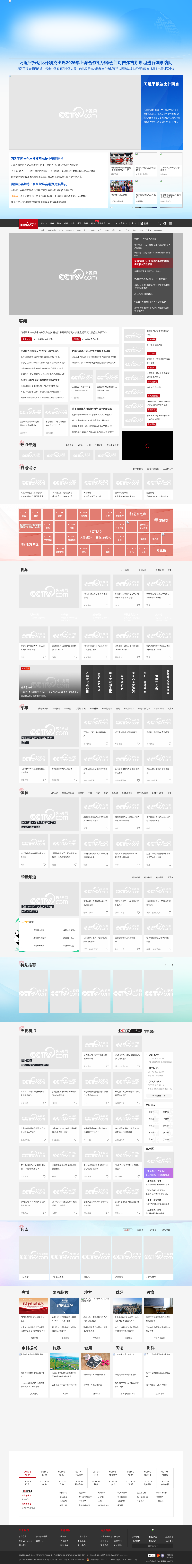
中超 (90, 793)
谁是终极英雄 (144, 708)
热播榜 (164, 520)
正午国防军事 (88, 780)
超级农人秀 (119, 1140)
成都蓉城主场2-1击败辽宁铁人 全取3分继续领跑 (127, 819)
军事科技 (94, 708)
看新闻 (151, 1112)
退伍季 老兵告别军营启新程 (126, 732)
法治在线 (119, 1213)
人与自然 (63, 1501)
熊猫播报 (148, 877)
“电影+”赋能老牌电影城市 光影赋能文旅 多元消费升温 (42, 397)
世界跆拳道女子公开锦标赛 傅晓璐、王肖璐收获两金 (64, 855)
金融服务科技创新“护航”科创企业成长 (40, 351)
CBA (106, 793)
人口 (100, 1501)
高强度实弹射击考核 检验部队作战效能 (127, 771)
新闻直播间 (152, 382)
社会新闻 (75, 398)
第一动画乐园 (142, 1497)
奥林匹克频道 (68, 793)
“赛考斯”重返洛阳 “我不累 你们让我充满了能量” (96, 648)
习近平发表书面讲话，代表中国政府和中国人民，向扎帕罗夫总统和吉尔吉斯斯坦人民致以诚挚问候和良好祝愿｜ (87, 68)
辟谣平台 (104, 1541)
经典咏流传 (122, 1493)
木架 (148, 913)
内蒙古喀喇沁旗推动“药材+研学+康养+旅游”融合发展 (64, 1374)
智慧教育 (169, 1541)
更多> (170, 570)
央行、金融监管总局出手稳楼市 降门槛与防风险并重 (127, 1329)
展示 (91, 913)
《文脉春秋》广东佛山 (155, 1171)
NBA (98, 793)
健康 (107, 230)
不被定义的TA (131, 614)
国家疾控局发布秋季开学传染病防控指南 (158, 1319)
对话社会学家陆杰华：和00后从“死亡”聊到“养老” (33, 648)
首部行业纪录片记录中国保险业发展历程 (125, 494)
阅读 (121, 230)
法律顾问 (118, 1541)
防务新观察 (43, 708)
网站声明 (23, 1545)
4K (109, 223)
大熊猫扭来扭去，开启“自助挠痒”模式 (158, 903)
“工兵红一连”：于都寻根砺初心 (95, 734)
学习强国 (70, 445)
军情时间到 (159, 708)
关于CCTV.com (25, 1541)
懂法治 (151, 1139)
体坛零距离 (119, 1103)
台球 (85, 828)
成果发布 (169, 1537)
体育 (79, 223)
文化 (86, 230)
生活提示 (140, 1501)
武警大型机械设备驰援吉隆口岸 (95, 771)
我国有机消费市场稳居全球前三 (33, 1374)
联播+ (76, 339)
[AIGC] (144, 223)
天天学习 (26, 339)
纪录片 (153, 1230)
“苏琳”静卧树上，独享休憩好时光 (158, 940)
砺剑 (118, 708)
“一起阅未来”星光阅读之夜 (125, 1375)
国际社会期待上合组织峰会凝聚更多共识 (39, 184)
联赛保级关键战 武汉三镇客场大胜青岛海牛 (95, 855)
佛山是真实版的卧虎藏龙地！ (157, 1175)
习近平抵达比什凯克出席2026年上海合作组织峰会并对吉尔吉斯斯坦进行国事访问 (96, 62)
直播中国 (101, 223)
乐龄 (114, 230)
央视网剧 (142, 570)
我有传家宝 (122, 1497)
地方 (43, 230)
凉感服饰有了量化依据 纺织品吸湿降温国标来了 (40, 386)
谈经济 (151, 1132)
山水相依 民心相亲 (90, 339)
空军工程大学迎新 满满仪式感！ (157, 771)
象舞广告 (40, 1541)
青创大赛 (159, 570)
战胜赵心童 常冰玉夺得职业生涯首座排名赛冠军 (95, 819)
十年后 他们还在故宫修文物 (157, 1194)
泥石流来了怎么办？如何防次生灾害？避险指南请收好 (94, 357)
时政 (43, 223)
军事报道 (56, 708)
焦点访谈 (151, 353)
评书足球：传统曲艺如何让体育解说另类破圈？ (64, 1329)
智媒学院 (153, 1537)
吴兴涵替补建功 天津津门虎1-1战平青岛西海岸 (127, 855)
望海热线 (104, 1545)
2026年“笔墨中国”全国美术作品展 (32, 1319)
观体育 (166, 1112)
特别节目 (166, 1230)
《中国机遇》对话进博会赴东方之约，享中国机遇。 (63, 494)
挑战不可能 (141, 1493)
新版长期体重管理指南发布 (94, 1375)
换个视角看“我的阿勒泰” (155, 1213)
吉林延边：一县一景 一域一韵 (64, 1385)
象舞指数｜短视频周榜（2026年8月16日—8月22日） (64, 1319)
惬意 (122, 913)
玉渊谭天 (99, 445)
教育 (86, 223)
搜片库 (155, 539)
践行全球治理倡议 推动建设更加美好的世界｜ (34, 177)
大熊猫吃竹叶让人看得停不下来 (127, 940)
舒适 (85, 949)
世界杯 (81, 793)
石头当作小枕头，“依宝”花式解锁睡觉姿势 (95, 940)
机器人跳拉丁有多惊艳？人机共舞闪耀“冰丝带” (95, 1319)
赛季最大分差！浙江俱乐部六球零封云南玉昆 (158, 819)
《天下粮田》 (151, 1277)
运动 (85, 913)
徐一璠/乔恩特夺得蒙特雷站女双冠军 (33, 855)
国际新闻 (23, 433)
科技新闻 (101, 398)
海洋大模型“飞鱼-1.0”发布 (156, 1385)
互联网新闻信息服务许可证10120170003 (34, 1555)
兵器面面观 (81, 708)
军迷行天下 (129, 708)
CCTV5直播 (127, 793)
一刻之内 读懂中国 (37, 618)
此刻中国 (34, 614)
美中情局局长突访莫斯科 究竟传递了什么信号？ (64, 1203)
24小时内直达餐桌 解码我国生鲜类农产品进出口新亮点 (43, 368)
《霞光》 (87, 1277)
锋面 (89, 445)
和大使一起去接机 (119, 195)
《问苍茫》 (119, 1277)
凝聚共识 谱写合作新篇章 (69, 177)
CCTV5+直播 (142, 793)
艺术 (128, 230)
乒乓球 (115, 793)
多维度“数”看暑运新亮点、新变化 (151, 270)
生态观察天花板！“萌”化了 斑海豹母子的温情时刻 (127, 1130)
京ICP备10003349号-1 (76, 1560)
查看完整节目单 (159, 1096)
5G (141, 230)
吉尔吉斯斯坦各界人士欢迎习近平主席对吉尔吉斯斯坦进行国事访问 (44, 165)
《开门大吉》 (154, 1068)
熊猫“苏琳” (157, 949)
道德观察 (87, 1066)
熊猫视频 (136, 877)
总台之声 (23, 1536)
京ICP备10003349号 (59, 1560)
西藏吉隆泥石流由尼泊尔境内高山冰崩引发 (64, 648)
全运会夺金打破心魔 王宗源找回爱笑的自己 (127, 1093)
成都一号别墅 (68, 946)
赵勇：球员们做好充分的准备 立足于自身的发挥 (158, 855)
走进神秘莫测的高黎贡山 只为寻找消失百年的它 (33, 1130)
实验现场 (56, 1140)
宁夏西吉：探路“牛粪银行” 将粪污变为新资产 (81, 389)
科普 (100, 230)
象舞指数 (61, 1292)
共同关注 (56, 1103)
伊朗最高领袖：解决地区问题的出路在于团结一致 (92, 426)
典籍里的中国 (84, 1505)
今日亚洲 (87, 1176)
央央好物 (158, 230)
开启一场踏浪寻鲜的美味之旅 (157, 1204)
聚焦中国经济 (112, 445)
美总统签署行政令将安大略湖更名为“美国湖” (64, 1093)
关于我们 (136, 1537)
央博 (79, 230)
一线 (85, 1103)
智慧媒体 (136, 1541)
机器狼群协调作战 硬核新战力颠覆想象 (64, 1167)
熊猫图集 (160, 877)
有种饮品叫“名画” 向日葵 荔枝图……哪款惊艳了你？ (33, 1167)
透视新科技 (25, 1140)
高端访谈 (15, 196)
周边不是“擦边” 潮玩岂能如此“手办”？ (127, 1203)
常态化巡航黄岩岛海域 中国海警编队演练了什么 (40, 357)
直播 (27, 922)
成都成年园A (68, 938)
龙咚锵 (158, 614)
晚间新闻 (25, 1499)
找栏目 (143, 539)
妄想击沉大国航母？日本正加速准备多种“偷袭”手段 (127, 596)
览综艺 (151, 1119)
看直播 (161, 550)
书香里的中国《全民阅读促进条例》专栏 (127, 1385)
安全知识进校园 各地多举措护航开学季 (158, 1329)
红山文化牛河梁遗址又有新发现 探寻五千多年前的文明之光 (33, 1329)
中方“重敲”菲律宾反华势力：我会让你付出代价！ (158, 596)
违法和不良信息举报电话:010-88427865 (112, 1555)
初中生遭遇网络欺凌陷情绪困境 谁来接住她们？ (96, 1130)
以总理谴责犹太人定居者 (62, 769)
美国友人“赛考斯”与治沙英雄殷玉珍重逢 (95, 1057)
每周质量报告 (153, 396)
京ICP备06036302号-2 (42, 1560)
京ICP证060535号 (25, 1560)
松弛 (148, 949)
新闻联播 (151, 339)
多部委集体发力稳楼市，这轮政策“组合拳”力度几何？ (127, 1319)
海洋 (151, 1348)
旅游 (93, 230)
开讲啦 (101, 1497)
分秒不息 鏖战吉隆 (154, 345)
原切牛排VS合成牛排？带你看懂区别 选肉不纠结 (64, 1130)
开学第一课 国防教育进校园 (157, 732)
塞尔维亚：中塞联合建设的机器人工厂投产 (56, 423)
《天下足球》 (154, 1055)
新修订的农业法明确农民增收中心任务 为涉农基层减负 (43, 363)
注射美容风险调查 (154, 387)
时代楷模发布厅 (85, 1497)
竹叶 (117, 949)
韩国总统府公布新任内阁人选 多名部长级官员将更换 (93, 432)
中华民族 (159, 1501)
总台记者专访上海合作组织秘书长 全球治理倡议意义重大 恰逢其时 (53, 196)
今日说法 (87, 1140)
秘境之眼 (63, 1505)
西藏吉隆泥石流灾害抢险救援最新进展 (91, 351)
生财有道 (24, 1176)
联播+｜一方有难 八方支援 (145, 239)
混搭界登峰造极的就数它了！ (157, 1184)
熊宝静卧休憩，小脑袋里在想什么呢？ (127, 903)
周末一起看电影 (121, 1066)
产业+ (148, 230)
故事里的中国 (161, 1493)
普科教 (166, 1125)
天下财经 (151, 368)
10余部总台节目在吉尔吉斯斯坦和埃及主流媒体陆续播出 (39, 202)
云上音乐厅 (168, 469)
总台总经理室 (42, 1536)
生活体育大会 (153, 469)
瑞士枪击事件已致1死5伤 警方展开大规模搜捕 (90, 420)
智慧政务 (153, 1541)
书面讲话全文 (166, 68)
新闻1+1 (118, 1176)
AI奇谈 (64, 614)
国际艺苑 (121, 1501)
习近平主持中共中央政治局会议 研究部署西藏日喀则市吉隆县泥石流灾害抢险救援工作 (64, 332)
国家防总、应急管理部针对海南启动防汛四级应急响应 (43, 374)
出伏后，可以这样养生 (92, 1385)
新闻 (52, 223)
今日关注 (56, 1213)
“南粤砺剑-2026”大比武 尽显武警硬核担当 (33, 1203)
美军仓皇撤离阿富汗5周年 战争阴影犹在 (92, 408)
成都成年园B (38, 946)
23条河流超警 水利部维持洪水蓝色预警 (40, 380)
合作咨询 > (153, 1546)
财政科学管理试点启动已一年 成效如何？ (151, 279)
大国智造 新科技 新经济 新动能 (92, 494)
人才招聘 (118, 1545)
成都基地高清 (38, 930)
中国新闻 (151, 424)
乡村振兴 (52, 230)
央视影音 (64, 1541)
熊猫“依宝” (93, 949)
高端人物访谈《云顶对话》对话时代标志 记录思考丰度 (32, 494)
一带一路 (70, 230)
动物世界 (159, 1497)
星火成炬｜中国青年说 (143, 294)
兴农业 (166, 1132)
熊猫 (93, 223)
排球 (148, 865)
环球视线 (87, 1213)
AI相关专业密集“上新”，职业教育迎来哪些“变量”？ (41, 392)
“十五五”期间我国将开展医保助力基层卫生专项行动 (32, 1385)
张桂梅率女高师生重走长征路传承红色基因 (95, 1329)
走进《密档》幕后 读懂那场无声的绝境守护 (127, 1057)
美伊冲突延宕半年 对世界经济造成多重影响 (29, 423)
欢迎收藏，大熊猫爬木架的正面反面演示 (95, 903)
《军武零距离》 (155, 1081)
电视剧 (127, 1230)
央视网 (63, 1536)
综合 (54, 865)
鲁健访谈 (24, 1103)
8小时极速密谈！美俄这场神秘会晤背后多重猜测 (96, 1167)
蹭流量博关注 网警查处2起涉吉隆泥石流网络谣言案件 (94, 363)
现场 (117, 605)
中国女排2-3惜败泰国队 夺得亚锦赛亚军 (150, 302)
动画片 (140, 1230)
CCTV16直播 (158, 793)
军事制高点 (107, 708)
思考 (117, 913)
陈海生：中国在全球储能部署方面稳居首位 (33, 1093)
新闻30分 (151, 410)
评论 (59, 223)
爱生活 (151, 1125)
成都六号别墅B (39, 938)
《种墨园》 (25, 1277)
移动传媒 (64, 1545)
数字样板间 (138, 469)
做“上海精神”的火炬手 (43, 339)
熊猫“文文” (156, 913)
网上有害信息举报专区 (110, 1536)
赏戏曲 (166, 1139)
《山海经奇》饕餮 (153, 1181)
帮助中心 (81, 1545)
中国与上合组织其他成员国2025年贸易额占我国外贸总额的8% (42, 190)
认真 (122, 949)
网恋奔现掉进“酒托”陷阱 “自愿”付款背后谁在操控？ (96, 1093)
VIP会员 (54, 793)
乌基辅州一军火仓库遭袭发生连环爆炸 (33, 770)
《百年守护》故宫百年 (155, 1190)
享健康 (166, 1119)
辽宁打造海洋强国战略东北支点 (158, 1374)
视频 (66, 223)
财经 (72, 223)
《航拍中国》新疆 (153, 1209)
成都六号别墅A (69, 930)
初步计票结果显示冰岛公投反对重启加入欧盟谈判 (92, 415)
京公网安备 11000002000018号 (102, 1560)
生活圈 (120, 1505)
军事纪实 (68, 708)
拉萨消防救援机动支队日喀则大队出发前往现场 (158, 648)
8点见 (80, 445)
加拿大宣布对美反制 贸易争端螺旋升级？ (96, 1203)
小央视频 (125, 570)
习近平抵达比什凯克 (161, 84)
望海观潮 (87, 605)
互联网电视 (82, 1536)
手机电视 (81, 1541)
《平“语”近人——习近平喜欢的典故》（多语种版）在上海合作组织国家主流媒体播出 (53, 171)
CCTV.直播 (120, 223)
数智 (135, 230)
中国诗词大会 (103, 1505)
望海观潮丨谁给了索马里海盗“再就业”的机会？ (127, 648)
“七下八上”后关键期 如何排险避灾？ (127, 1167)
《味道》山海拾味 (153, 1200)
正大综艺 (82, 1501)
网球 (22, 865)
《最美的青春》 (58, 1277)
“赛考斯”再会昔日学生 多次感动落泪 (95, 596)
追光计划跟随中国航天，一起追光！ (157, 494)
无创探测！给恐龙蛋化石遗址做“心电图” (107, 389)
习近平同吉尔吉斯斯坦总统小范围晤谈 (37, 158)
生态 (61, 230)
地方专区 (32, 544)
